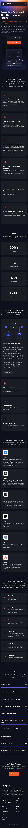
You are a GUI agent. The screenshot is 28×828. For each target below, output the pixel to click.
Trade (17, 806)
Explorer (4, 806)
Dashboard (18, 808)
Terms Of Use (5, 808)
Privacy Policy (5, 811)
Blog (17, 800)
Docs (17, 811)
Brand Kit (18, 802)
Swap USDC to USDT (6, 800)
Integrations (19, 798)
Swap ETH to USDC (6, 798)
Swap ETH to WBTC (6, 802)
